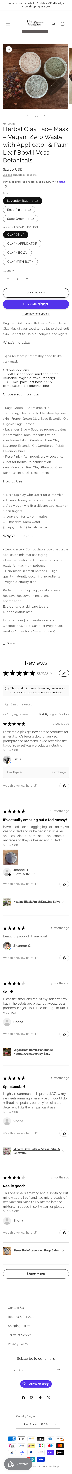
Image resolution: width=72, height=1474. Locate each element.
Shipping (7, 175)
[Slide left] (27, 116)
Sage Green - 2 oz (20, 218)
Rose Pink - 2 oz (19, 209)
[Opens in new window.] (9, 762)
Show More (11, 750)
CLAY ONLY (15, 234)
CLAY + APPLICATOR (22, 243)
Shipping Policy (19, 1325)
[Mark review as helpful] (64, 786)
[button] (8, 23)
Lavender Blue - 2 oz (22, 200)
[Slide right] (44, 116)
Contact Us (16, 1307)
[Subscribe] (58, 1369)
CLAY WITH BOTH (20, 261)
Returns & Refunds (21, 1316)
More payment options (36, 313)
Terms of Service (20, 1335)
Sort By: (44, 714)
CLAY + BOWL (17, 252)
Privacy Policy (18, 1344)
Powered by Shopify (50, 1466)
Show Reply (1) (14, 772)
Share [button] (11, 643)
